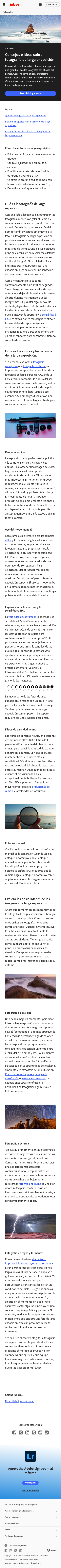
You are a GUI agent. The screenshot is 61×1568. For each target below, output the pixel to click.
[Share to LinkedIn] (27, 1432)
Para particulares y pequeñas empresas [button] (21, 1504)
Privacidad (44, 1556)
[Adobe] (14, 4)
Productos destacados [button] (14, 1536)
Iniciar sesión (51, 4)
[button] (40, 4)
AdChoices (37, 1563)
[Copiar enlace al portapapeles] (47, 1432)
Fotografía (8, 12)
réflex (8, 540)
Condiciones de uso (11, 1559)
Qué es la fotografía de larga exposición (25, 115)
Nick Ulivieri (12, 1401)
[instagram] (11, 1550)
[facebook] (6, 1550)
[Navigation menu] (4, 4)
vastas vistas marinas (34, 1078)
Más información (30, 1490)
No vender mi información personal (17, 1563)
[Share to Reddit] (40, 1432)
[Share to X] (21, 1432)
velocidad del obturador (22, 616)
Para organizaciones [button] (13, 1517)
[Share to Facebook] (14, 1432)
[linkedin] (20, 1550)
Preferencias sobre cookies (29, 1559)
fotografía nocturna (34, 366)
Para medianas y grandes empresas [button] (19, 1511)
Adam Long (27, 1401)
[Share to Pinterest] (34, 1432)
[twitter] (15, 1550)
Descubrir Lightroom (30, 93)
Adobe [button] (7, 1529)
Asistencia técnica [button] (12, 1523)
